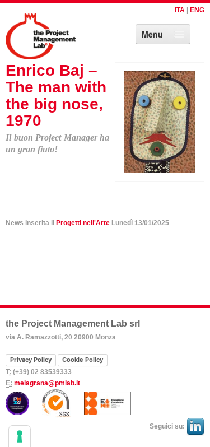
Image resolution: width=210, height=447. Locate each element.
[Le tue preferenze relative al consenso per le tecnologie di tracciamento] (19, 436)
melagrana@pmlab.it (47, 383)
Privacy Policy (31, 360)
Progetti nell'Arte (83, 223)
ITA (180, 10)
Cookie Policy (82, 360)
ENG (197, 10)
